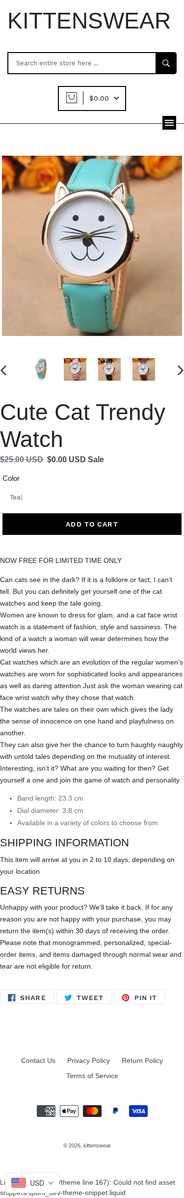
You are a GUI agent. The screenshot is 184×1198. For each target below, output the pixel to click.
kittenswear (97, 1145)
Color (11, 478)
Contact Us (38, 1060)
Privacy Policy (88, 1060)
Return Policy (142, 1060)
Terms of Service (92, 1076)
